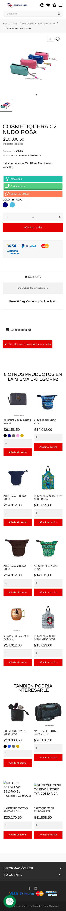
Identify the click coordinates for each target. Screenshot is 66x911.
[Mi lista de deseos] (48, 5)
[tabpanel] (33, 65)
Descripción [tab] (33, 277)
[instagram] (35, 888)
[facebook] (30, 888)
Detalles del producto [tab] (33, 288)
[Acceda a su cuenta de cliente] (42, 5)
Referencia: (9, 151)
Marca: (6, 155)
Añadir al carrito (33, 227)
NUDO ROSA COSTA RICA (26, 155)
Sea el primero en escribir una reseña (30, 344)
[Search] (59, 13)
